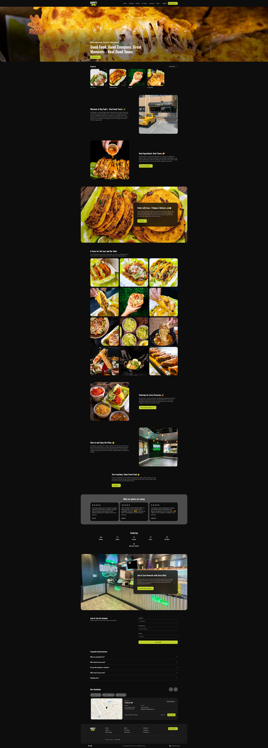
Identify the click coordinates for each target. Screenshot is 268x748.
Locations (151, 3)
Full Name (141, 618)
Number (140, 633)
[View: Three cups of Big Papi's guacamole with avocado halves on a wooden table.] (134, 331)
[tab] (95, 695)
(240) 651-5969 (144, 707)
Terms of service (109, 739)
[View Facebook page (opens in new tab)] (89, 746)
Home (107, 728)
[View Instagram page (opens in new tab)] (91, 746)
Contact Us (146, 732)
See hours (162, 714)
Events (137, 3)
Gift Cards (127, 732)
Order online (171, 715)
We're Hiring (108, 732)
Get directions (171, 701)
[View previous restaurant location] (171, 689)
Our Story (144, 3)
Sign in (165, 3)
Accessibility (117, 739)
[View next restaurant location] (176, 689)
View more (94, 514)
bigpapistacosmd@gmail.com (147, 709)
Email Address (144, 625)
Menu (125, 3)
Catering (131, 3)
